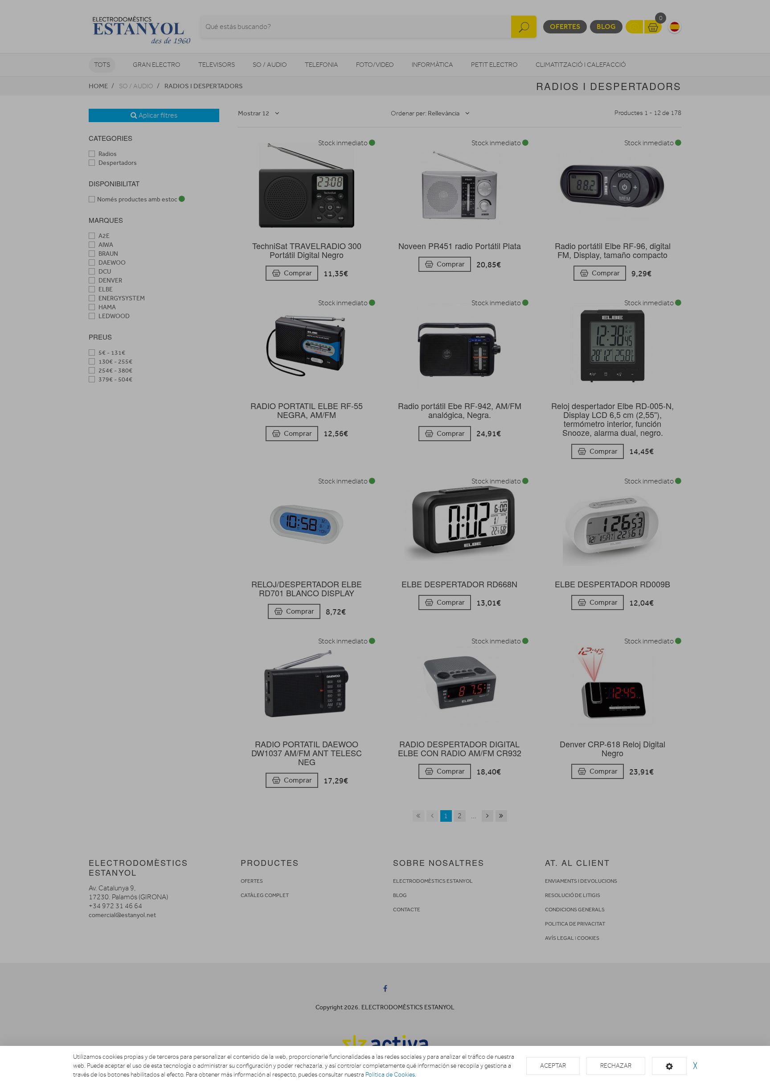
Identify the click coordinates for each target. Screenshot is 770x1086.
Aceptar (553, 1066)
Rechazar (615, 1066)
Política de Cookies (390, 1074)
